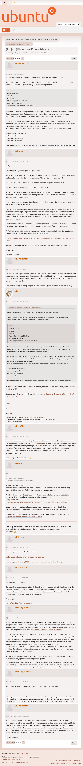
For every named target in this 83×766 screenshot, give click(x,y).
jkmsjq (19, 291)
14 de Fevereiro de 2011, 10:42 (19, 682)
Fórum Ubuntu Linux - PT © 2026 (68, 760)
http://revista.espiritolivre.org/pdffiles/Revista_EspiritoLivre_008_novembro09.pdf (36, 502)
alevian (19, 151)
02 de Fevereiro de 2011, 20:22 (19, 436)
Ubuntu (5, 759)
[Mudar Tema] (14, 2)
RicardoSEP (21, 567)
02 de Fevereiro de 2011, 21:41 (15, 478)
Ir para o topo (11, 742)
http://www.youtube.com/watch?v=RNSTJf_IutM (24, 516)
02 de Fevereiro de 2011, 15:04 (19, 301)
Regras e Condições (62, 763)
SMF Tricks (24, 754)
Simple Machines (22, 762)
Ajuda (53, 763)
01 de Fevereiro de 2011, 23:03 (15, 74)
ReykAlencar (22, 63)
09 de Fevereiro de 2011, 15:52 (19, 547)
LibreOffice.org (36, 443)
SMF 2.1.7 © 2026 (8, 762)
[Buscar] (66, 24)
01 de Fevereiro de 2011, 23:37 (19, 269)
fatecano (20, 463)
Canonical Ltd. (14, 759)
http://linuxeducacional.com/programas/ (47, 629)
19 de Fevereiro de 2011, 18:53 (20, 716)
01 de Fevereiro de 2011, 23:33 (19, 161)
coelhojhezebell (23, 607)
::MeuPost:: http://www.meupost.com (20, 603)
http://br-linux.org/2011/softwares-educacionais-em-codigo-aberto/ (36, 562)
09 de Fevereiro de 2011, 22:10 (19, 577)
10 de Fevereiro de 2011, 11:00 (19, 618)
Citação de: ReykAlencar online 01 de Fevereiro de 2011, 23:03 (25, 307)
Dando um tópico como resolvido (32, 417)
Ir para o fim (10, 58)
